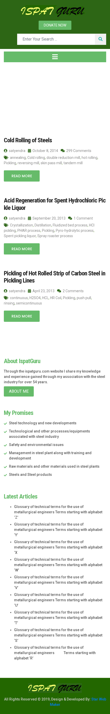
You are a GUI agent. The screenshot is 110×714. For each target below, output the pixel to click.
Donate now (55, 25)
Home (14, 96)
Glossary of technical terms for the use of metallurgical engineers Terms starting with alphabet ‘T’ (58, 617)
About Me (19, 391)
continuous (19, 298)
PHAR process (28, 230)
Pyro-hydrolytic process (75, 230)
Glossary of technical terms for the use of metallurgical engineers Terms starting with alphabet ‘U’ (58, 600)
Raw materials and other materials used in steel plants (54, 466)
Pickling (10, 163)
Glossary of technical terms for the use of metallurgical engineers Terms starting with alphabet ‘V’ (58, 582)
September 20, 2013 (48, 218)
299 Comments (78, 151)
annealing (18, 158)
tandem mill (73, 163)
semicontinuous (29, 303)
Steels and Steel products (30, 475)
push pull (84, 298)
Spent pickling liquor (20, 236)
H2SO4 (35, 298)
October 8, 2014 (45, 151)
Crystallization (21, 225)
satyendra (16, 151)
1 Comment (83, 218)
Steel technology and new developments (42, 423)
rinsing (9, 303)
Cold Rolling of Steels (28, 140)
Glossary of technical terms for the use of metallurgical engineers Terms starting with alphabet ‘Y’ (58, 529)
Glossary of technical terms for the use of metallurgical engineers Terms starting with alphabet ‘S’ (58, 635)
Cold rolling (36, 158)
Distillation (43, 225)
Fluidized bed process (70, 225)
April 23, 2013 (43, 291)
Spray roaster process (55, 236)
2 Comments (73, 291)
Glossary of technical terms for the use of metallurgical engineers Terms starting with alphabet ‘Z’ (58, 512)
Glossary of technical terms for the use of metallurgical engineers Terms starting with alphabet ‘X (58, 547)
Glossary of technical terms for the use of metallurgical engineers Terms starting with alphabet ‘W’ (58, 564)
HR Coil (55, 298)
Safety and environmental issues (36, 445)
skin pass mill (51, 163)
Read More (22, 175)
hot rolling (89, 158)
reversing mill (28, 163)
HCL (45, 298)
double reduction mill (63, 158)
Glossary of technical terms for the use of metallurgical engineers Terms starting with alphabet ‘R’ (55, 652)
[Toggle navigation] (55, 57)
